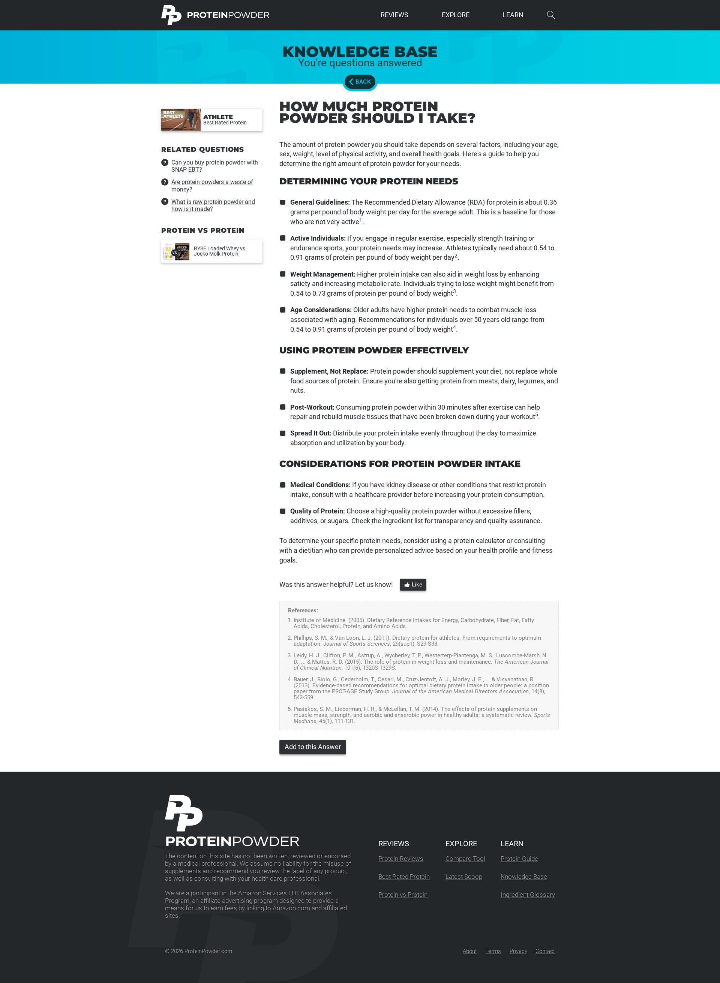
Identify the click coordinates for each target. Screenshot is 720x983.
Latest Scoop (464, 876)
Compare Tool (465, 858)
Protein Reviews (400, 858)
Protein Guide (519, 858)
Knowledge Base (524, 876)
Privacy (518, 951)
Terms (493, 951)
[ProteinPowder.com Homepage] (215, 15)
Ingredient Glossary (528, 894)
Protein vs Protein (403, 894)
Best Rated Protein (404, 876)
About (470, 951)
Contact (545, 951)
